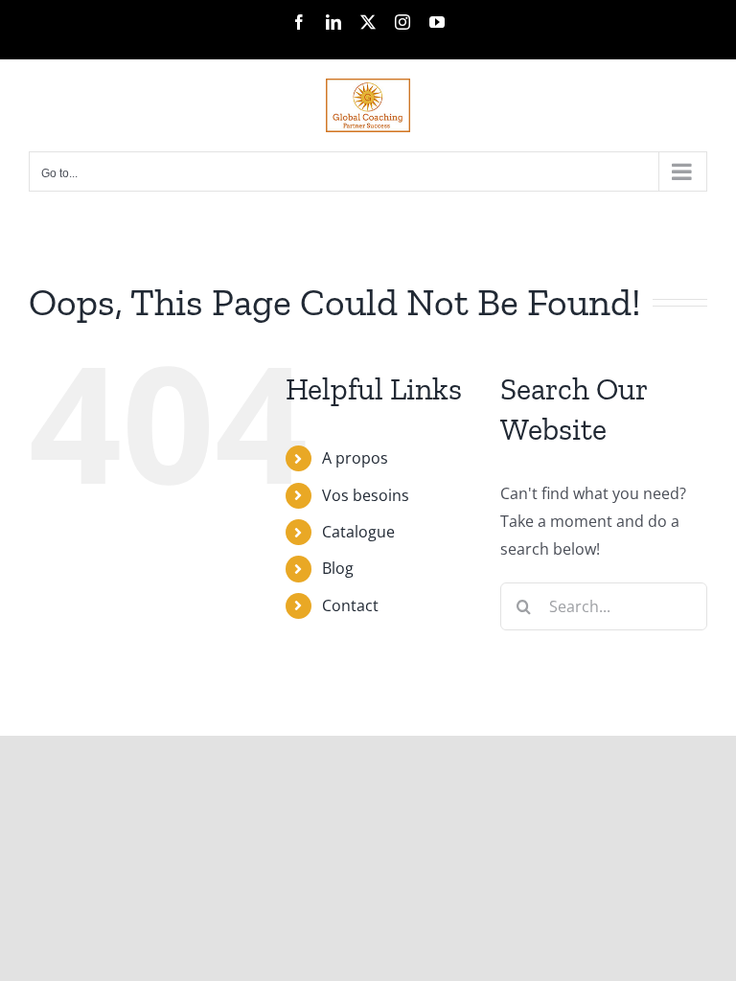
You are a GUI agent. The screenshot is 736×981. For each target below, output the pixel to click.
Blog (338, 568)
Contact (350, 605)
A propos (355, 457)
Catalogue (358, 531)
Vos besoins (365, 495)
